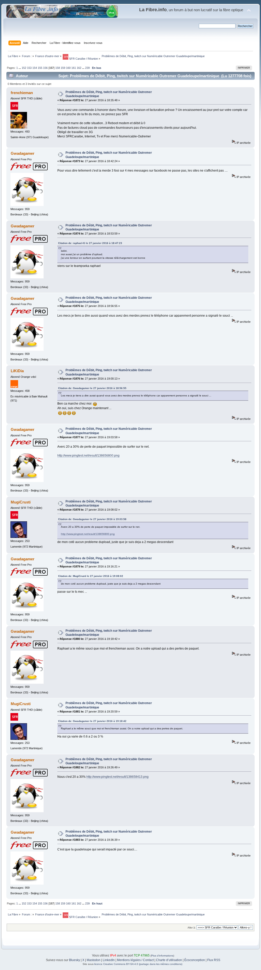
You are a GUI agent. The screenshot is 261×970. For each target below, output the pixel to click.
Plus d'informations (162, 955)
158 (57, 67)
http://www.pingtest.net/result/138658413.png (117, 777)
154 (34, 67)
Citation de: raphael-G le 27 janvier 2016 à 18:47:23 (90, 243)
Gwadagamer (22, 153)
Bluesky (74, 960)
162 (79, 67)
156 (45, 67)
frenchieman (22, 92)
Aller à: (192, 927)
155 (40, 67)
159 (63, 67)
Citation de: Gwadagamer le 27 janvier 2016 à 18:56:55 (92, 388)
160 (68, 67)
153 (29, 67)
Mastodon (93, 960)
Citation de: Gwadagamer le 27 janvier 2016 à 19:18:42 (92, 721)
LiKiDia (17, 371)
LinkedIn (109, 960)
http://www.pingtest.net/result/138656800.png (88, 455)
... (20, 67)
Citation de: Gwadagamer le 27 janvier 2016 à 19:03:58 (92, 519)
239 (87, 67)
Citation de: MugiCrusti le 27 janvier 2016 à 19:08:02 (90, 576)
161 (73, 67)
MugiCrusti (21, 502)
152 (24, 67)
